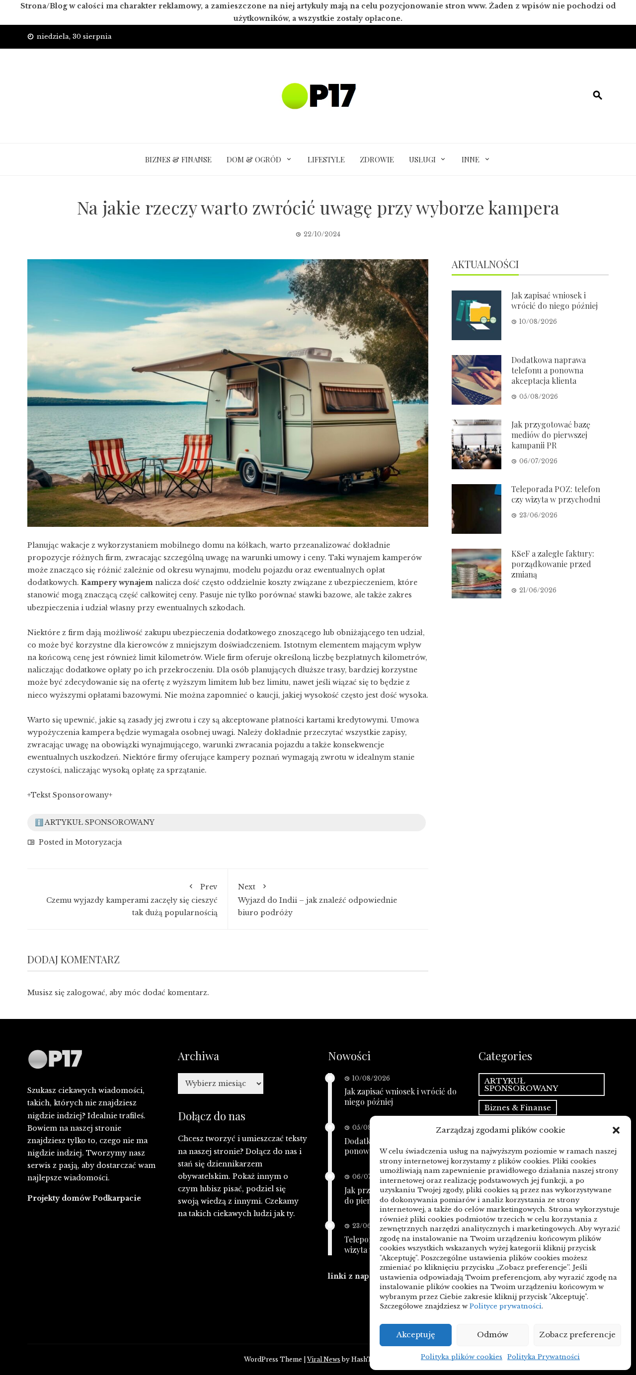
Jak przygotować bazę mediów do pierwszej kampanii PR (550, 434)
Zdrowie (377, 159)
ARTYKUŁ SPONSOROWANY (521, 1084)
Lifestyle (326, 159)
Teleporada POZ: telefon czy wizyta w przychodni (555, 494)
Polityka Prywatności (543, 1357)
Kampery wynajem (117, 582)
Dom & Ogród (254, 159)
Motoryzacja (98, 842)
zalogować (86, 992)
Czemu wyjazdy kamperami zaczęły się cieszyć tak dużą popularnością (132, 899)
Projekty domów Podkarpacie (84, 1198)
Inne (470, 159)
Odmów (492, 1334)
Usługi (422, 159)
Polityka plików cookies (461, 1357)
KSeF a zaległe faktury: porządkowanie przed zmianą (552, 563)
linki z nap (348, 1276)
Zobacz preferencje (577, 1334)
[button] (616, 1130)
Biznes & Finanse (178, 159)
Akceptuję (416, 1334)
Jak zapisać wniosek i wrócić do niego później (554, 300)
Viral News (323, 1359)
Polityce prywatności (506, 1306)
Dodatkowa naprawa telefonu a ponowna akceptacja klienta (548, 370)
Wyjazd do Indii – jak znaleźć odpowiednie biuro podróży (317, 899)
